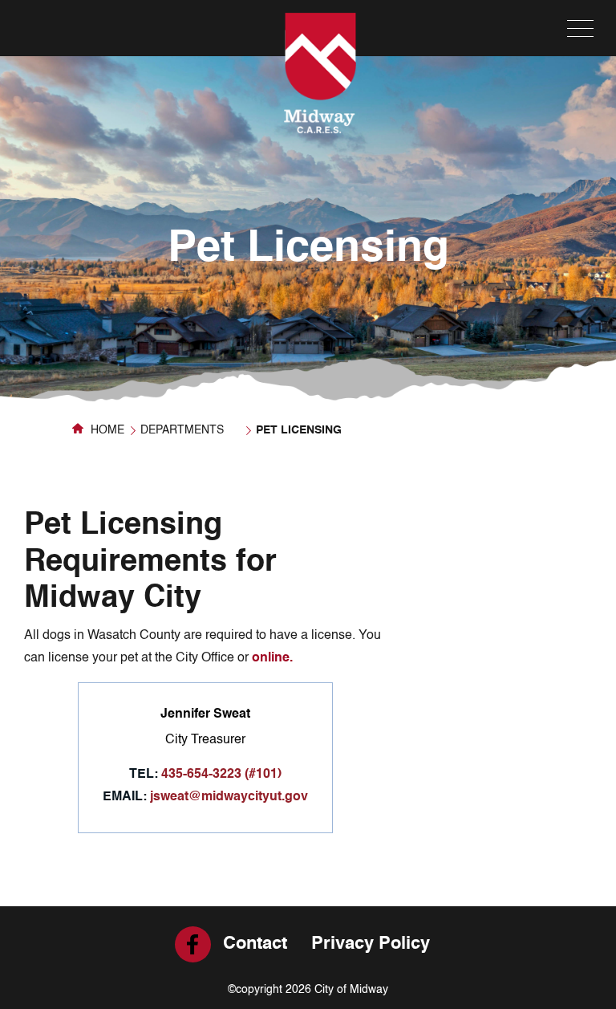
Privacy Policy (370, 944)
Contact (255, 944)
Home (105, 430)
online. (272, 658)
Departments (182, 430)
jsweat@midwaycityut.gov (229, 797)
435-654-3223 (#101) (221, 774)
